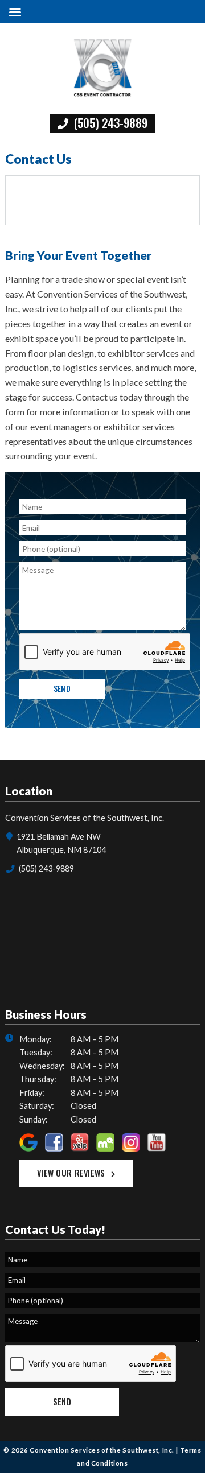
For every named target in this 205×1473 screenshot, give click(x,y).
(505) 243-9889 (109, 122)
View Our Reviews (71, 1173)
